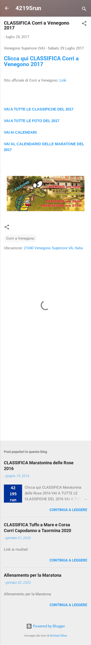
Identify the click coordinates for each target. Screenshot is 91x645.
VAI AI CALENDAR (20, 132)
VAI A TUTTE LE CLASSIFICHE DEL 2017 (38, 109)
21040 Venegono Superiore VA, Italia (53, 248)
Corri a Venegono (20, 238)
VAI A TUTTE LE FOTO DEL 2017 (31, 121)
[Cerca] (84, 9)
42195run (28, 8)
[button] (84, 24)
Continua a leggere (68, 510)
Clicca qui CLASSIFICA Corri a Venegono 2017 (41, 61)
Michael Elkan (58, 635)
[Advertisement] (45, 399)
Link (62, 80)
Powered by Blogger (48, 626)
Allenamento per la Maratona (32, 575)
